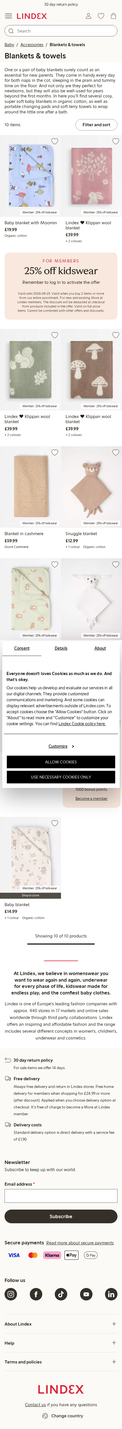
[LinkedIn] (111, 1294)
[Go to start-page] (32, 16)
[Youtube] (86, 1294)
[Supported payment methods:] (61, 1256)
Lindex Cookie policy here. (82, 723)
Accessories (31, 44)
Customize (58, 746)
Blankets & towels (67, 44)
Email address (20, 1184)
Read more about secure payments (80, 1242)
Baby (9, 44)
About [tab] (100, 648)
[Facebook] (36, 1294)
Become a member (91, 798)
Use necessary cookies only (61, 777)
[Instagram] (11, 1294)
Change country (67, 1415)
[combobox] (61, 30)
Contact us (35, 1404)
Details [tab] (61, 648)
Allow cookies (61, 762)
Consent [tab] (22, 648)
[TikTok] (61, 1294)
